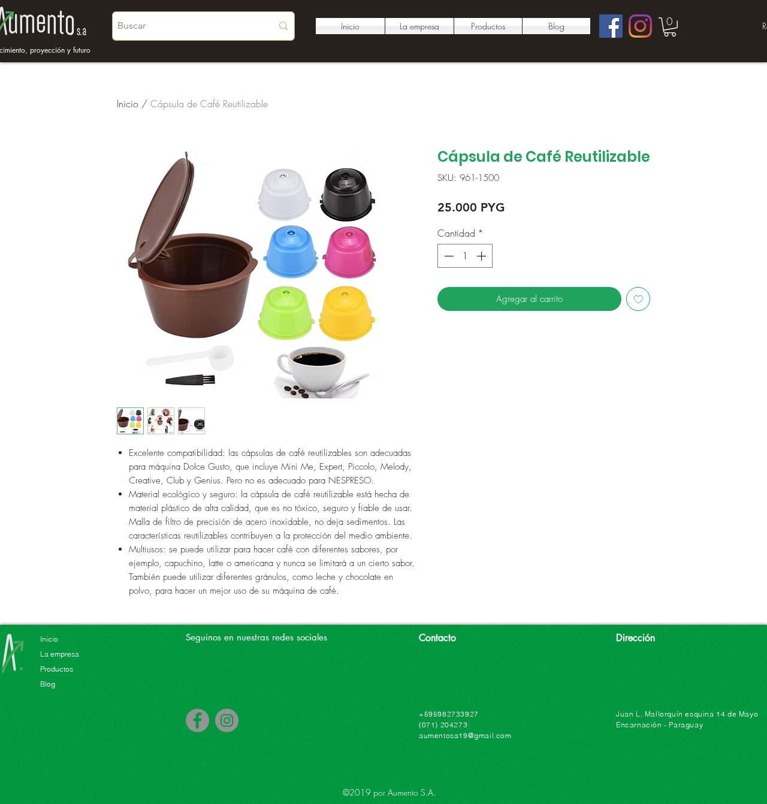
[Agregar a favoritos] (638, 299)
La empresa (59, 653)
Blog (47, 683)
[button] (670, 27)
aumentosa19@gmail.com (465, 735)
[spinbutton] (465, 255)
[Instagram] (640, 26)
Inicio (127, 103)
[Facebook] (611, 26)
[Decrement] (447, 255)
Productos (56, 668)
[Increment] (482, 255)
